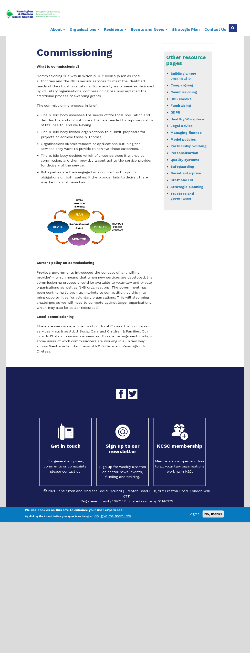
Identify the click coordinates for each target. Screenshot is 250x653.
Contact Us (215, 29)
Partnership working (188, 146)
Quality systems (184, 159)
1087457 (118, 501)
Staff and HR (181, 180)
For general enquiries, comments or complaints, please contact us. (65, 466)
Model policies (183, 139)
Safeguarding (182, 166)
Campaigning (181, 85)
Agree (195, 514)
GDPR (175, 112)
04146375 (165, 501)
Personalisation (184, 153)
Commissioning (183, 92)
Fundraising (180, 105)
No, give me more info (112, 516)
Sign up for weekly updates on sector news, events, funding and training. (122, 472)
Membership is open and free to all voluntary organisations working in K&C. (179, 466)
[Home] (37, 15)
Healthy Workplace (187, 119)
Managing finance (186, 132)
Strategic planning (186, 187)
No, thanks (213, 514)
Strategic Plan (186, 29)
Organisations (83, 29)
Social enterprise (185, 173)
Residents (114, 29)
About (56, 29)
